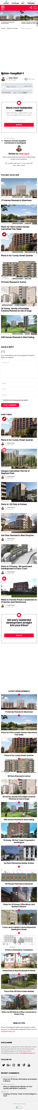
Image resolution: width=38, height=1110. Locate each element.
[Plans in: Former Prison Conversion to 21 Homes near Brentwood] (19, 587)
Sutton (28, 279)
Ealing (27, 334)
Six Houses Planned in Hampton (19, 884)
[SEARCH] (35, 7)
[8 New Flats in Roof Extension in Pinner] (19, 960)
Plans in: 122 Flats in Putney (14, 504)
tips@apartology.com (8, 1031)
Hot (22, 3)
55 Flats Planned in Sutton (13, 282)
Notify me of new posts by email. (15, 400)
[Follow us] (31, 7)
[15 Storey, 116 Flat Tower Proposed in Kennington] (19, 830)
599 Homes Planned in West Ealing (17, 337)
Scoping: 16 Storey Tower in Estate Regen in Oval (20, 1095)
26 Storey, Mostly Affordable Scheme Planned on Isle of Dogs (16, 309)
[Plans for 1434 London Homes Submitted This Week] (19, 214)
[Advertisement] (19, 49)
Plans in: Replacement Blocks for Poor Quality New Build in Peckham (17, 1087)
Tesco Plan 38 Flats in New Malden (19, 991)
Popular (15, 3)
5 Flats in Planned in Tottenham (19, 950)
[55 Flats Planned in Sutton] (19, 270)
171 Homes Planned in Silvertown (7, 22)
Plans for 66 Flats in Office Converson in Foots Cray (19, 1013)
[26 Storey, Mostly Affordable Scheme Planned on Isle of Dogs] (19, 296)
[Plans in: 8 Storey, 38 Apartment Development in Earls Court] (19, 554)
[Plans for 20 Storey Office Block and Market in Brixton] (19, 894)
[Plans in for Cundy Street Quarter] (19, 243)
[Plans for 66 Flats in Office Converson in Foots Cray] (19, 1002)
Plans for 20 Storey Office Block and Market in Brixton (19, 905)
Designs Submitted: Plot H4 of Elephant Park (15, 472)
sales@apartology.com (27, 1053)
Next (37, 18)
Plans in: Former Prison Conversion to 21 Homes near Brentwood (19, 600)
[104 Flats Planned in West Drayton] (19, 523)
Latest (6, 3)
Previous (1, 18)
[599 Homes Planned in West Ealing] (19, 325)
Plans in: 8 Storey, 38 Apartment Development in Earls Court (16, 567)
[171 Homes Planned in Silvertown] (10, 16)
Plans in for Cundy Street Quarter (17, 255)
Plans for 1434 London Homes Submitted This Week (15, 227)
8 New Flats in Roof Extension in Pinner (19, 970)
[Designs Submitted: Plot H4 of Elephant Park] (19, 459)
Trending (31, 3)
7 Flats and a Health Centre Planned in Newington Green (19, 928)
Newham (28, 197)
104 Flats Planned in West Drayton (17, 535)
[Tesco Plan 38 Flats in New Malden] (19, 981)
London (28, 223)
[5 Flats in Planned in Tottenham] (19, 940)
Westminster (30, 252)
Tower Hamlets (21, 305)
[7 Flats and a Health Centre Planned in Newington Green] (19, 917)
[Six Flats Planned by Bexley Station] (19, 853)
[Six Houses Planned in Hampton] (19, 873)
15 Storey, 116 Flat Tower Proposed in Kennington (19, 841)
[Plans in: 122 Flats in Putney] (19, 492)
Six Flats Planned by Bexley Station (19, 863)
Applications (17, 197)
